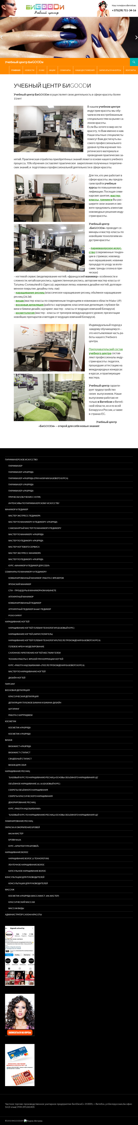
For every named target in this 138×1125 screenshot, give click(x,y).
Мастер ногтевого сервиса (24, 547)
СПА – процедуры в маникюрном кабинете (32, 590)
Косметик (10, 721)
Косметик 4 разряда (19, 727)
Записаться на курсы (110, 70)
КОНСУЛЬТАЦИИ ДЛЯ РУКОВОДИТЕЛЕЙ (24, 877)
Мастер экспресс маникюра (24, 553)
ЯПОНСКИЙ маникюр (19, 584)
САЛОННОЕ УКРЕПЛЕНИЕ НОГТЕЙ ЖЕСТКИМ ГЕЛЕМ (34, 653)
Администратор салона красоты (23, 914)
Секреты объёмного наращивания (28, 790)
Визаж (8, 740)
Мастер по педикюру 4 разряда (25, 540)
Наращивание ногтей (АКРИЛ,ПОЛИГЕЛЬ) (30, 634)
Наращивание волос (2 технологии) (28, 858)
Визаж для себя (17, 765)
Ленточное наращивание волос (26, 864)
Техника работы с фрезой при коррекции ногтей (35, 659)
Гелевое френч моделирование (26, 646)
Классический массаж (21, 902)
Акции (52, 70)
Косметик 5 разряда (19, 734)
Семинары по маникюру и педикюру (26, 572)
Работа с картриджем (20, 715)
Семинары (65, 70)
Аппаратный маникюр (20, 596)
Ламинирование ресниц (19, 821)
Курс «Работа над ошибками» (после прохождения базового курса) (46, 665)
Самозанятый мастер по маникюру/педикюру (34, 528)
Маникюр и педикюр (16, 509)
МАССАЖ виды (16, 908)
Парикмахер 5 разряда (20, 484)
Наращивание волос (16, 852)
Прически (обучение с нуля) (24, 497)
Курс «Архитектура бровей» (23, 846)
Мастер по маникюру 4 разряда (26, 534)
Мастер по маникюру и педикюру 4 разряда (32, 522)
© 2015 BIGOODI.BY (14, 1120)
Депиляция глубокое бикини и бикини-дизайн (34, 702)
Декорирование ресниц (22, 802)
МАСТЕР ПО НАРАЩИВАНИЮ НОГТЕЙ (27, 671)
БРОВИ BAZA (14, 839)
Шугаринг (14, 709)
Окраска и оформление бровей (22, 827)
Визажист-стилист (19, 752)
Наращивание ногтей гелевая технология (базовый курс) (41, 628)
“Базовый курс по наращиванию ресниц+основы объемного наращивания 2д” (53, 777)
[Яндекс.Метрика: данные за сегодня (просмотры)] (33, 1120)
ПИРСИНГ (10, 684)
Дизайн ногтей (16, 677)
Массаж (9, 889)
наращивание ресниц (30, 292)
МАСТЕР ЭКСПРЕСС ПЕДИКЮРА (24, 515)
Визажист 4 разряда (19, 746)
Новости (29, 70)
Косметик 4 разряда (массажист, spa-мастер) (33, 896)
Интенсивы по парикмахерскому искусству (33, 503)
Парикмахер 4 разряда (20, 472)
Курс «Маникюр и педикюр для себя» (29, 565)
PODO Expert (15, 615)
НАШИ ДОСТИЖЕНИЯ (85, 70)
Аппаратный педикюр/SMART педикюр (29, 609)
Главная (15, 70)
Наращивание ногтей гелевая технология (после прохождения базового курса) (54, 640)
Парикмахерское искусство (21, 459)
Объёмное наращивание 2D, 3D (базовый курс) (34, 783)
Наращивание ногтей (17, 621)
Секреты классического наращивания (30, 796)
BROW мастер (15, 833)
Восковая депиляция (17, 690)
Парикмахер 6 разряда (20, 490)
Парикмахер (15, 466)
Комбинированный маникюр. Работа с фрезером (36, 578)
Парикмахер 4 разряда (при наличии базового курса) (38, 478)
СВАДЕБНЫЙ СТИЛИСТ (20, 758)
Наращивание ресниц (17, 771)
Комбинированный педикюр (24, 603)
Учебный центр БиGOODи (24, 62)
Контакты (131, 70)
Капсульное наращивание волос (27, 871)
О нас (42, 70)
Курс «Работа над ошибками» (24, 808)
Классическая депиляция (23, 696)
